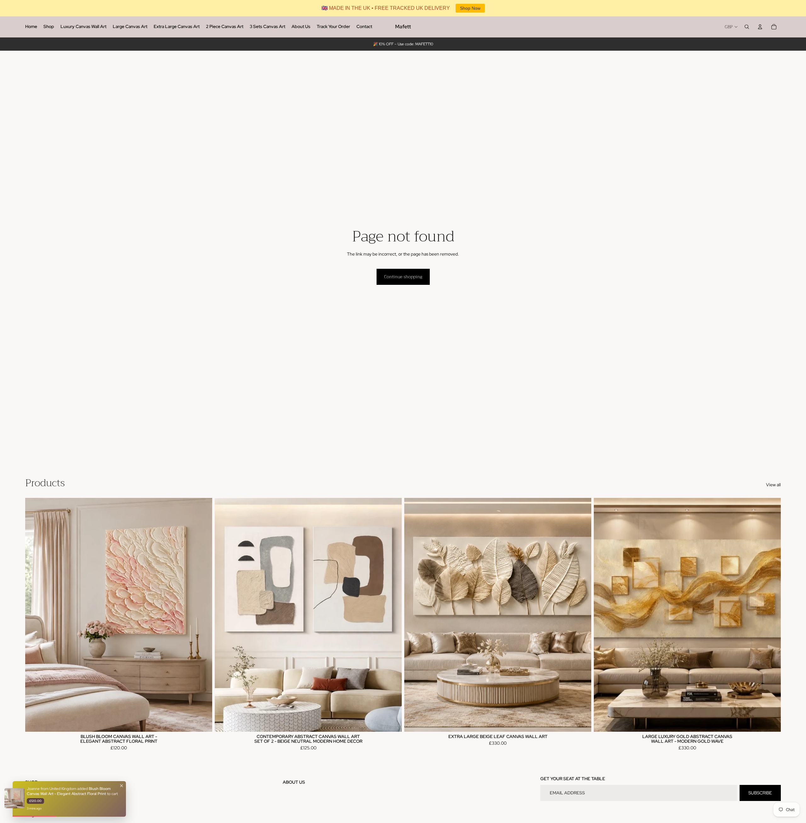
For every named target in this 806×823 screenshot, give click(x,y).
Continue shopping (403, 276)
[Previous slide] (34, 615)
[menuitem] (31, 27)
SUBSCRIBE (760, 793)
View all (773, 485)
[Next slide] (202, 615)
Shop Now (470, 8)
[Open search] (747, 27)
